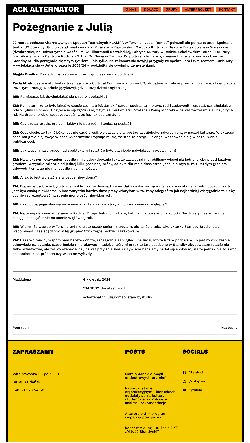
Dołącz (151, 9)
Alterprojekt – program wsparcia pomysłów (145, 415)
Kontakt (227, 9)
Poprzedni (21, 327)
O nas (131, 9)
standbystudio (140, 297)
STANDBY (90, 288)
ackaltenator (94, 297)
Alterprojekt (198, 9)
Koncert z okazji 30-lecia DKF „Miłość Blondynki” (151, 429)
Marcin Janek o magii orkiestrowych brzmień (145, 375)
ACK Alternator (46, 9)
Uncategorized (112, 288)
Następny (229, 327)
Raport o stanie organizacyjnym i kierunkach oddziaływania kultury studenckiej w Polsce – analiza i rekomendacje (150, 395)
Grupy (171, 9)
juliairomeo (116, 297)
